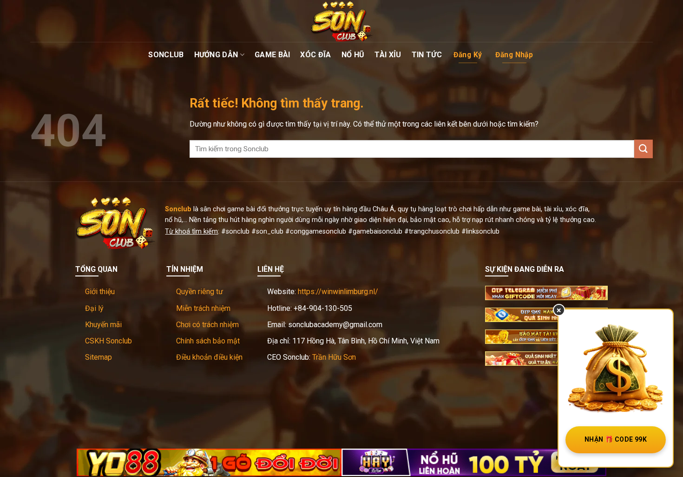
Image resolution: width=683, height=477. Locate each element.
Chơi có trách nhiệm (207, 324)
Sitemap (98, 357)
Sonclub (166, 54)
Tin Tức (427, 54)
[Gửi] (643, 149)
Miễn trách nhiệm (203, 308)
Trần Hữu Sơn (334, 357)
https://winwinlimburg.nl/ (338, 291)
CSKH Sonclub (108, 340)
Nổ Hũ (353, 54)
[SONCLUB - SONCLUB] (341, 21)
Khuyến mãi (103, 324)
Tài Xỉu (387, 54)
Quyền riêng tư (199, 291)
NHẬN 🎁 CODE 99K (615, 439)
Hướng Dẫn (216, 54)
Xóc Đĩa (315, 54)
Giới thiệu (100, 291)
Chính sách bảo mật (208, 340)
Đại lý (94, 308)
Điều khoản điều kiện (209, 357)
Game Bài (272, 54)
